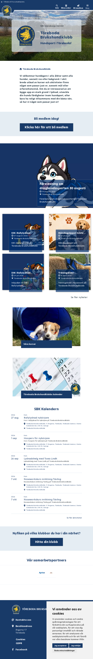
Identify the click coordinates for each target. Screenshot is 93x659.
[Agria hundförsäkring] (41, 573)
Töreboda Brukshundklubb (35, 428)
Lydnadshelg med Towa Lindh (40, 458)
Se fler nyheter (79, 297)
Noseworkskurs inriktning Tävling (42, 479)
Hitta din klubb (46, 542)
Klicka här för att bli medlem (46, 127)
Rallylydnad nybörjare (36, 417)
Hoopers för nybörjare (37, 438)
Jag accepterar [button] (60, 646)
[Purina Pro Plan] (51, 573)
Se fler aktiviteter (74, 518)
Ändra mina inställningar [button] (64, 650)
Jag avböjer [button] (76, 646)
